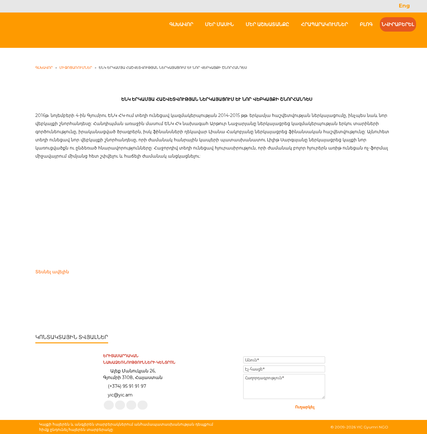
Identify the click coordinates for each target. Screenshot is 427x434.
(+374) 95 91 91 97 (127, 386)
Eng (404, 6)
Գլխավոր (44, 67)
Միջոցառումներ (75, 67)
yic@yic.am (120, 395)
